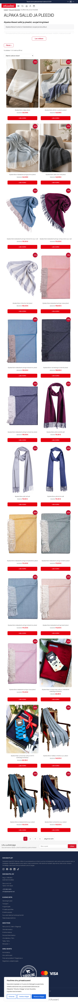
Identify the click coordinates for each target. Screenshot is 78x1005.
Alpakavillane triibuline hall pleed (22, 303)
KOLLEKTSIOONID (14, 10)
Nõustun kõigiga (39, 996)
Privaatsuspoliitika (7, 909)
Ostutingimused (7, 901)
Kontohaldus (6, 952)
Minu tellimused (7, 955)
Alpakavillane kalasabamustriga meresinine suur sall (22, 239)
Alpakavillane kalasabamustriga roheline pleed (56, 561)
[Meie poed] (27, 6)
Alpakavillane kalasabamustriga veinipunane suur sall (56, 239)
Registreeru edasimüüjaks (10, 961)
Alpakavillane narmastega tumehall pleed (55, 367)
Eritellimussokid (7, 912)
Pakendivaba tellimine (9, 918)
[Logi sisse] (30, 6)
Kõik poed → (6, 944)
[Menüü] (18, 6)
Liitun (72, 846)
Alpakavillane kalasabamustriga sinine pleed (22, 174)
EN (68, 1)
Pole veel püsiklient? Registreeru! (12, 958)
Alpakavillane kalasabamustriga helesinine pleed (22, 367)
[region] (26, 989)
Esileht (6, 10)
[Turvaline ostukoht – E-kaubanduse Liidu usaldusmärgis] (28, 973)
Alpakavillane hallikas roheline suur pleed (55, 756)
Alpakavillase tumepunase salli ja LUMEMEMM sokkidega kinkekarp (55, 690)
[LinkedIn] (14, 869)
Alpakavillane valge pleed (22, 110)
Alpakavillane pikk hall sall (22, 496)
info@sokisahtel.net (8, 891)
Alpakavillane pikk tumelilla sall (56, 432)
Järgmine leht (49, 839)
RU (73, 1)
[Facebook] (7, 869)
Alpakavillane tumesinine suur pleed (56, 822)
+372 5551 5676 (6, 889)
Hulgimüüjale (6, 906)
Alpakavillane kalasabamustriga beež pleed (56, 625)
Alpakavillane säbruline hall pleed (56, 174)
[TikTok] (18, 869)
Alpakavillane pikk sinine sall (55, 496)
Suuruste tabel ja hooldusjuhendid (13, 915)
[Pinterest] (11, 869)
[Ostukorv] (34, 6)
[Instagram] (3, 869)
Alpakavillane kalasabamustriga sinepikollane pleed (22, 561)
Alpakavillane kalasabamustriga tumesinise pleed (22, 432)
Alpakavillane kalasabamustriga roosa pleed (55, 303)
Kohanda (11, 996)
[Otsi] (22, 6)
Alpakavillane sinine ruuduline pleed (55, 110)
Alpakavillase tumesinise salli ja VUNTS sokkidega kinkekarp (22, 756)
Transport (5, 904)
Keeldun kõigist (24, 996)
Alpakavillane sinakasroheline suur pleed (22, 822)
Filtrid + (8, 45)
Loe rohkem (39, 38)
